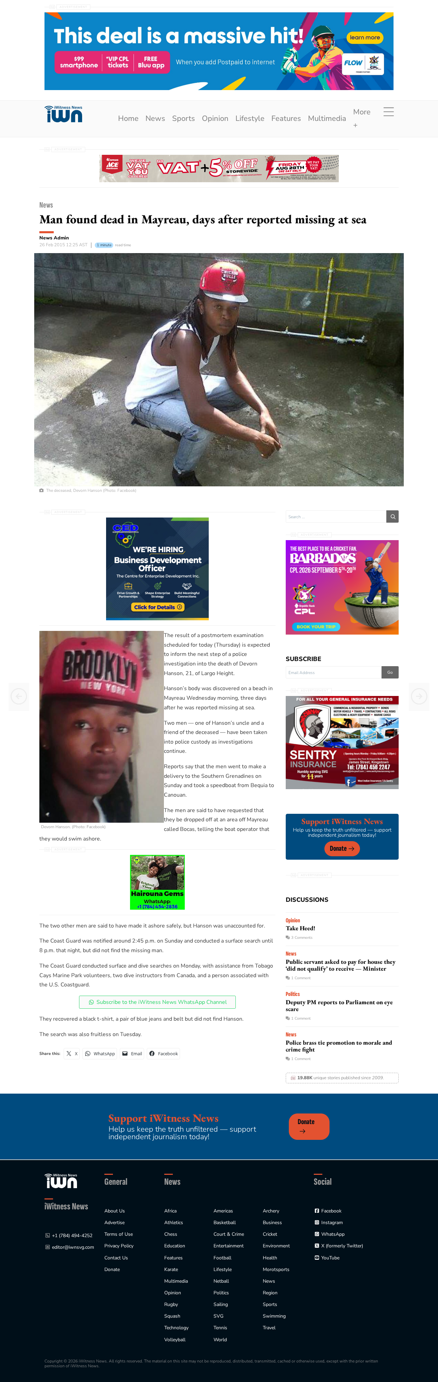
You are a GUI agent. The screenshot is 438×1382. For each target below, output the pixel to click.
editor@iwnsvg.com (73, 1247)
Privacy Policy (118, 1246)
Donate (338, 848)
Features (286, 118)
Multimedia (327, 118)
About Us (114, 1211)
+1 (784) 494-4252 (72, 1235)
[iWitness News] (60, 1180)
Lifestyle (250, 118)
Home (128, 118)
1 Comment (301, 978)
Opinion (215, 118)
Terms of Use (118, 1234)
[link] (63, 114)
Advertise (114, 1222)
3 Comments (301, 937)
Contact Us (116, 1258)
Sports (183, 118)
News (155, 118)
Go (390, 672)
